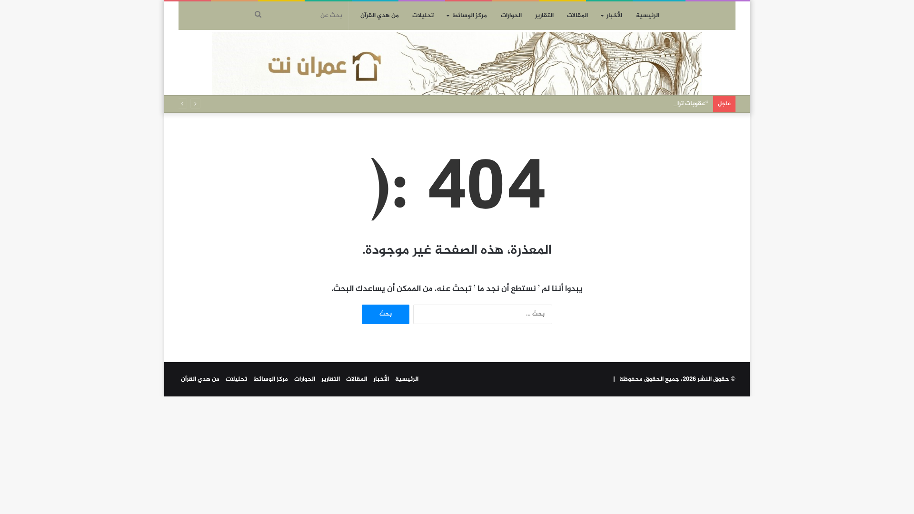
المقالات (577, 15)
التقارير (544, 15)
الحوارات (511, 15)
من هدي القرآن (379, 15)
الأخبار (614, 15)
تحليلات (423, 15)
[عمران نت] (457, 63)
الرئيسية (647, 15)
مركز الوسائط (469, 15)
